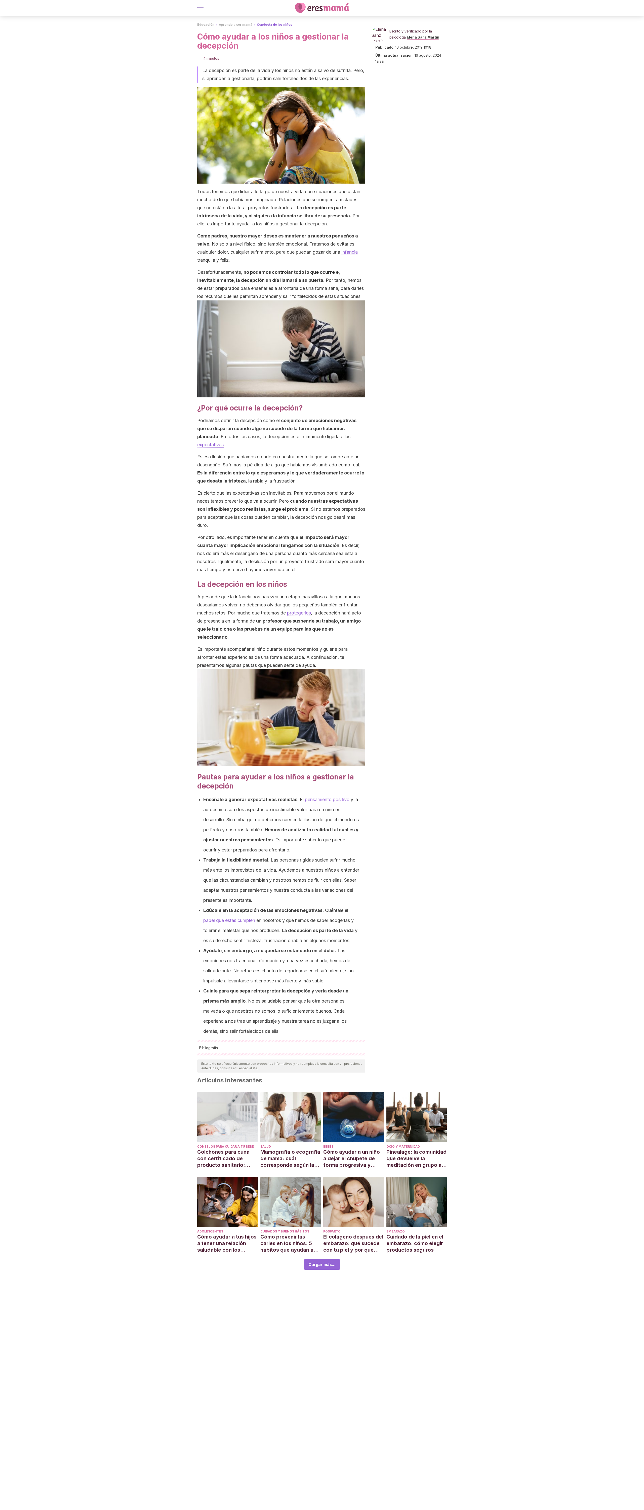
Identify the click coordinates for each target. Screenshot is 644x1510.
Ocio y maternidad (403, 1146)
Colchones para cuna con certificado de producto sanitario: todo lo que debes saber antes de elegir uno (227, 1158)
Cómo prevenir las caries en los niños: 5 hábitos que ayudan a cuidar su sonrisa (286, 1243)
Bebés (328, 1146)
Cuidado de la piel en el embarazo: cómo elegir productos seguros (414, 1243)
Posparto (332, 1231)
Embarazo (395, 1231)
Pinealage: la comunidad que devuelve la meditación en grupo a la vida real (416, 1158)
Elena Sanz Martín (423, 37)
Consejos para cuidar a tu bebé (225, 1146)
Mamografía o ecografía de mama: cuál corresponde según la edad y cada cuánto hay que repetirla (290, 1158)
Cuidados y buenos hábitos (284, 1231)
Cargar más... (322, 1264)
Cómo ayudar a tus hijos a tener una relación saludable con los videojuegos (227, 1243)
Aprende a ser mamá (235, 24)
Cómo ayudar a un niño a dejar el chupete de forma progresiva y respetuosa (351, 1158)
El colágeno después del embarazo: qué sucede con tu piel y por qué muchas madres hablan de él (353, 1243)
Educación (205, 24)
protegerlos (299, 612)
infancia (349, 252)
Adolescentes (210, 1231)
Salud (265, 1146)
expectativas (210, 444)
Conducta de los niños (274, 24)
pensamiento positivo (327, 799)
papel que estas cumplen (229, 920)
